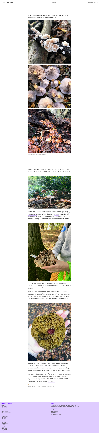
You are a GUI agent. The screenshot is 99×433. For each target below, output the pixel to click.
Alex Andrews (4, 407)
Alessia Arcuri (4, 405)
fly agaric (57, 214)
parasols (40, 285)
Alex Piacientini (5, 406)
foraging (49, 386)
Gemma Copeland (93, 2)
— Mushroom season (35, 167)
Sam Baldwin (4, 429)
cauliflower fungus (48, 285)
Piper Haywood (5, 423)
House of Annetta (5, 413)
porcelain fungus (32, 214)
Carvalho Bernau (5, 411)
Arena (71, 405)
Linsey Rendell (5, 416)
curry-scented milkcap (56, 213)
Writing (3, 2)
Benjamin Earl (4, 408)
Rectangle (4, 426)
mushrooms (32, 154)
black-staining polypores (34, 213)
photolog (41, 154)
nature (37, 154)
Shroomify (57, 376)
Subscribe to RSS (54, 411)
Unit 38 (3, 424)
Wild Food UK (51, 381)
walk (29, 154)
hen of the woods (51, 283)
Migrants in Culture (5, 419)
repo (73, 406)
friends (52, 386)
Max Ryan (4, 418)
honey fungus (64, 211)
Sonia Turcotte (4, 428)
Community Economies (6, 412)
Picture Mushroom (47, 376)
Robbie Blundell (5, 427)
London (44, 154)
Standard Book (54, 407)
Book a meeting (54, 412)
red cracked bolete (60, 285)
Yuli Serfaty (4, 430)
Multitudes (4, 421)
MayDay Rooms (5, 417)
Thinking (53, 2)
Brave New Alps (5, 410)
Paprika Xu (4, 422)
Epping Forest (54, 15)
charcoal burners (32, 285)
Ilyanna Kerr (4, 415)
